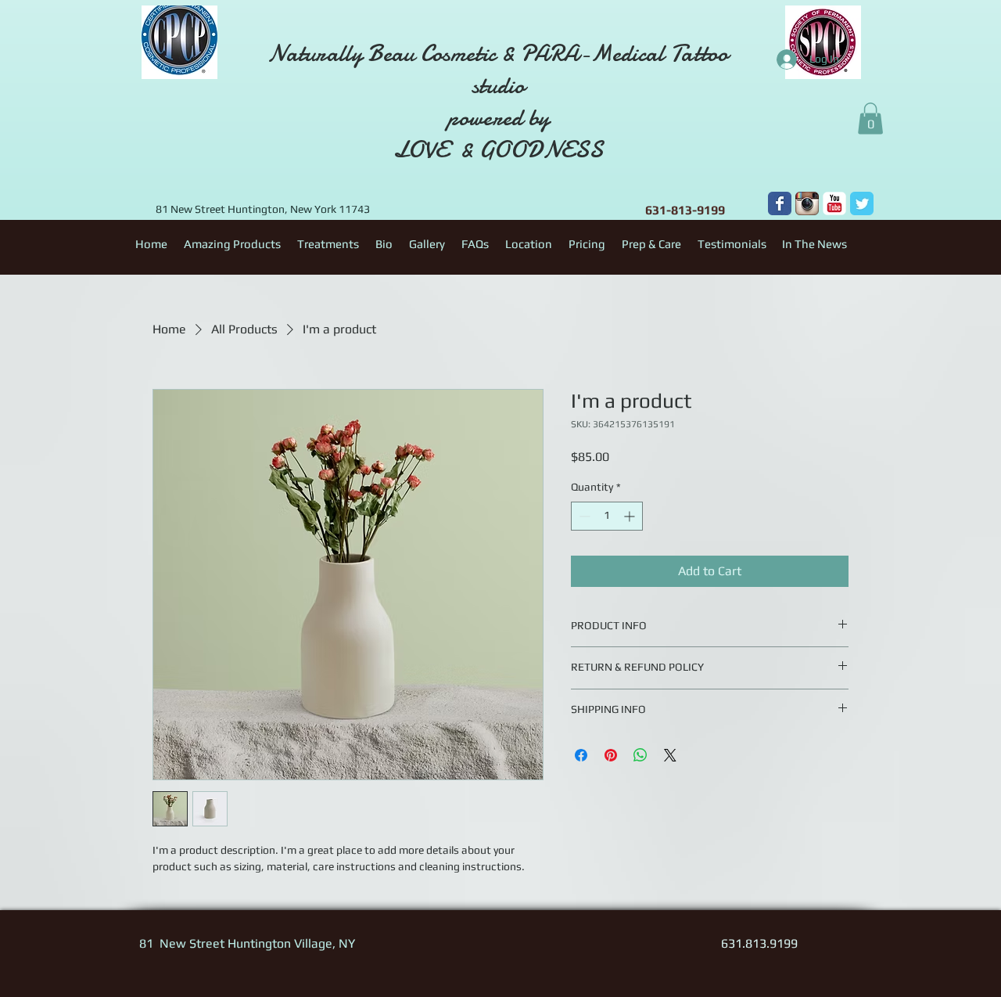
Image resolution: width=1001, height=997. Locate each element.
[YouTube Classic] (834, 203)
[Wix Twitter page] (862, 203)
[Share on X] (670, 755)
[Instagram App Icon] (807, 203)
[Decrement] (583, 516)
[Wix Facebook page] (779, 203)
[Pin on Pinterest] (610, 755)
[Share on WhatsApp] (640, 755)
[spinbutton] (607, 516)
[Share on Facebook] (581, 755)
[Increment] (630, 516)
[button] (870, 119)
